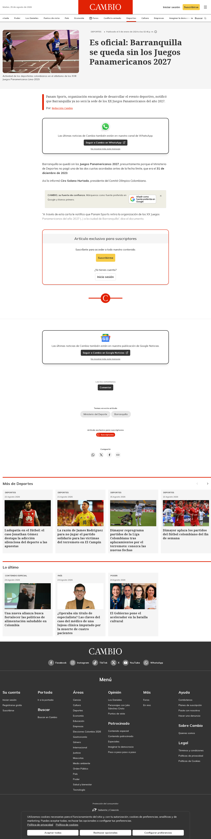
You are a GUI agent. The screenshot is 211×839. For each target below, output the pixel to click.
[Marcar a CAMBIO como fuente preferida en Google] (142, 199)
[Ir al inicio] (105, 7)
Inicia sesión (105, 277)
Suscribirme (105, 257)
